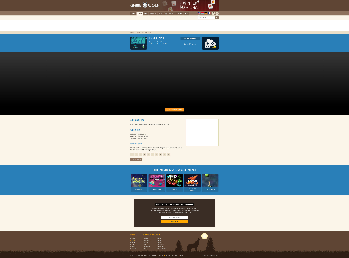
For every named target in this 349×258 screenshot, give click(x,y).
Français (209, 13)
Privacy (182, 255)
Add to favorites (189, 38)
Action (140, 138)
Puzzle (146, 248)
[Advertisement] (174, 25)
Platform (147, 246)
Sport (159, 240)
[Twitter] (217, 13)
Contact (179, 13)
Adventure (147, 240)
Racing (160, 238)
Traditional (161, 244)
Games (140, 13)
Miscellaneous (162, 248)
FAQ (166, 13)
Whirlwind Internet (213, 255)
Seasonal (160, 246)
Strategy (160, 242)
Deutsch (205, 13)
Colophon (160, 255)
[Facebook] (213, 13)
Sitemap (168, 255)
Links (186, 13)
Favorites (153, 13)
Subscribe (174, 222)
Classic (146, 242)
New (145, 13)
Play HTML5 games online (151, 234)
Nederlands (202, 13)
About (171, 13)
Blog (160, 13)
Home (133, 13)
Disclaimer (175, 255)
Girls (145, 244)
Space (145, 138)
